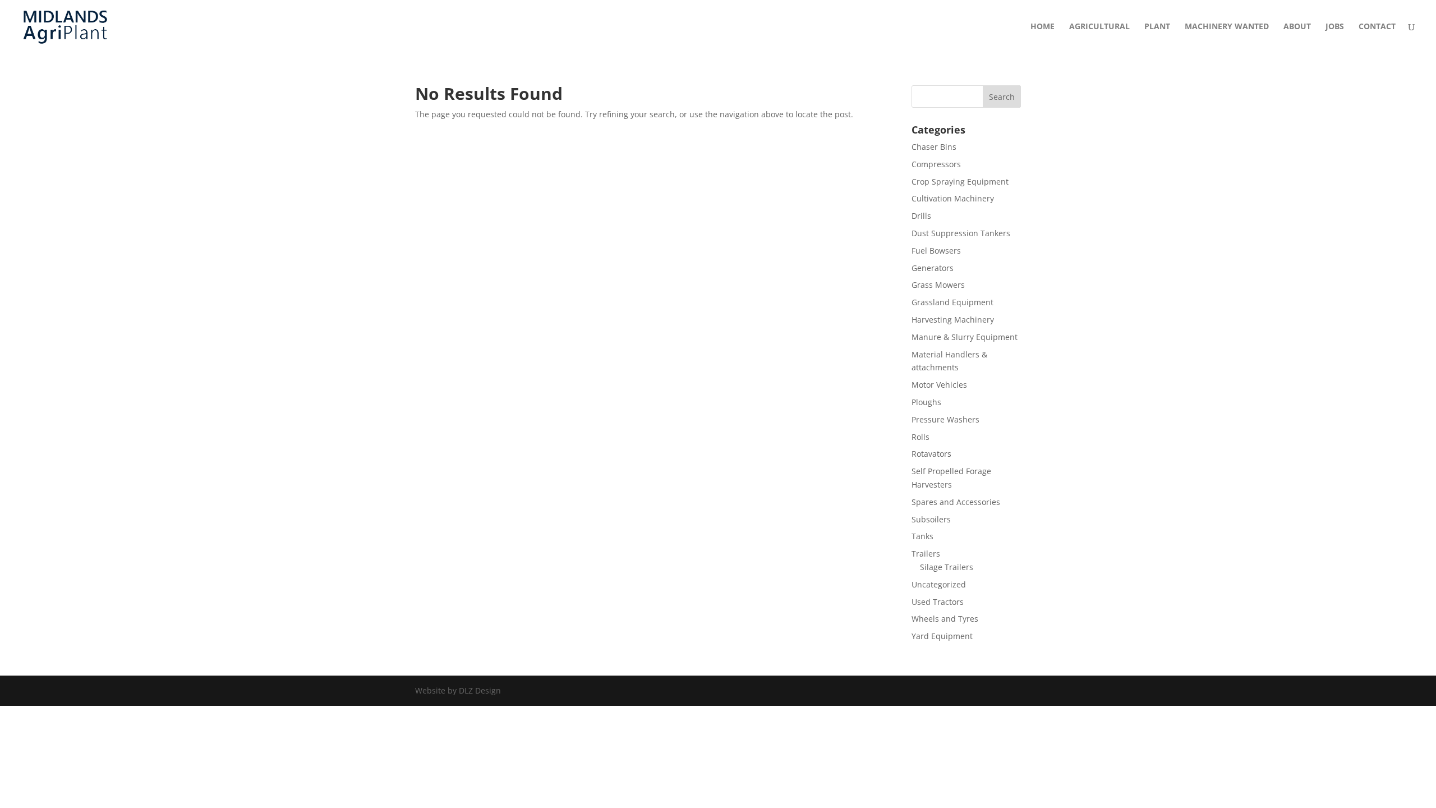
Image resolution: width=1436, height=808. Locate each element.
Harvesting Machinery (953, 319)
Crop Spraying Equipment (960, 181)
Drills (921, 215)
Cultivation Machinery (953, 198)
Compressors (936, 164)
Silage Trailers (946, 567)
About (1297, 26)
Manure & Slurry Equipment (965, 337)
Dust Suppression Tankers (961, 233)
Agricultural (1099, 26)
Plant (1157, 26)
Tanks (922, 536)
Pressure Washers (945, 419)
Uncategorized (939, 584)
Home (1042, 26)
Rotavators (931, 453)
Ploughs (926, 402)
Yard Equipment (942, 636)
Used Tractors (938, 601)
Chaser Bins (934, 146)
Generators (933, 268)
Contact (1377, 26)
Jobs (1334, 26)
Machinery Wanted (1227, 26)
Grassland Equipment (952, 302)
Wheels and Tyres (945, 618)
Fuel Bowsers (936, 250)
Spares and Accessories (956, 502)
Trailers (926, 553)
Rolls (920, 436)
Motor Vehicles (939, 384)
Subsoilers (931, 519)
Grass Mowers (938, 284)
